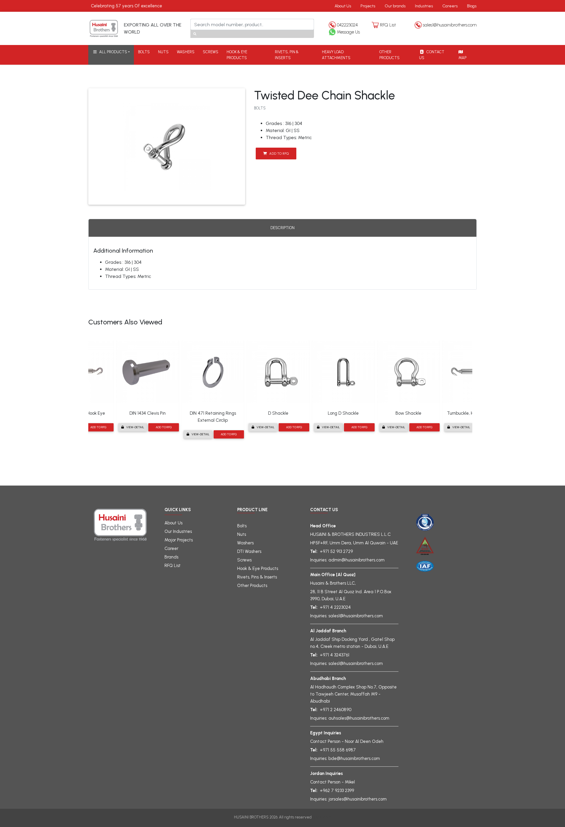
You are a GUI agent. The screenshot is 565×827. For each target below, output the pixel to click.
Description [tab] (282, 228)
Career (171, 548)
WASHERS (186, 52)
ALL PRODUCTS (112, 52)
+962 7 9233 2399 (337, 790)
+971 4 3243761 (334, 655)
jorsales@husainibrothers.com (357, 799)
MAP (462, 58)
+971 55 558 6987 (338, 750)
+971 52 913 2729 (336, 551)
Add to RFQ (279, 153)
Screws (244, 560)
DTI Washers (249, 551)
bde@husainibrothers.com (354, 758)
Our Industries (178, 531)
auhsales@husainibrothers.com (358, 718)
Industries (424, 6)
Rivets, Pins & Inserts (257, 577)
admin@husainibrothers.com (356, 560)
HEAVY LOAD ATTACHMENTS (336, 55)
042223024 (347, 25)
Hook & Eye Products (257, 568)
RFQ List (388, 25)
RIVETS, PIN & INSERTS (287, 55)
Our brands (395, 6)
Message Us (348, 32)
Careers (450, 6)
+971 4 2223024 (335, 607)
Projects (367, 6)
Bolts (242, 525)
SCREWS (210, 52)
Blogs (471, 6)
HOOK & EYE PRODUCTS (237, 55)
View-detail (135, 427)
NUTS (163, 52)
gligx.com (322, 817)
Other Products (252, 585)
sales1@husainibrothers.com (450, 25)
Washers (245, 543)
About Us (343, 6)
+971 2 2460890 (335, 709)
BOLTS (144, 52)
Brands (171, 557)
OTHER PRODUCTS (389, 55)
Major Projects (178, 540)
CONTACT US (431, 55)
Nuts (241, 534)
